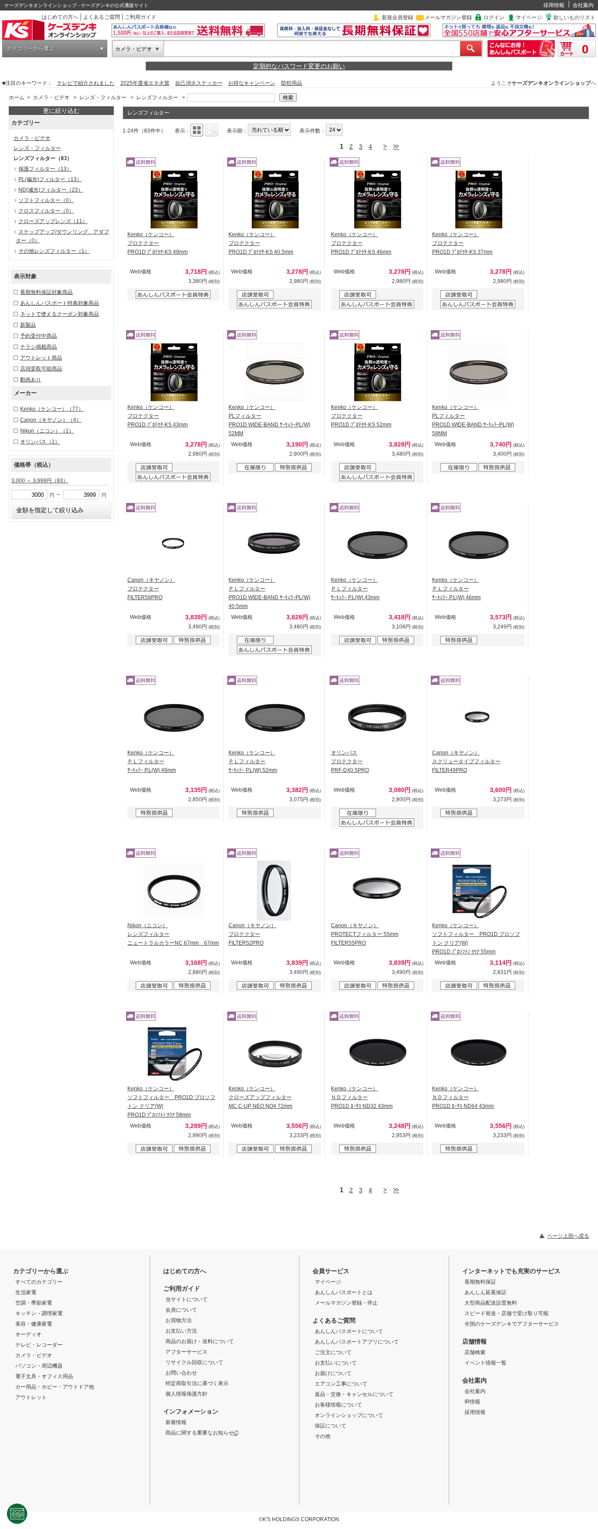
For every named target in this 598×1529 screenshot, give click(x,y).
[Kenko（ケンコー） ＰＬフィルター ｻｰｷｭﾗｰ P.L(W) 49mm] (173, 717)
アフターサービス (186, 1352)
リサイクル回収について (194, 1362)
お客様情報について (338, 1405)
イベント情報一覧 (485, 1363)
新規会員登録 (397, 17)
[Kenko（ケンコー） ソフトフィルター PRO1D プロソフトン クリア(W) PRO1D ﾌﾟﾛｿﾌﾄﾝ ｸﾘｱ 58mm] (173, 1053)
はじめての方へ (60, 17)
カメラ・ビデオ (133, 49)
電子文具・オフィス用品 (44, 1376)
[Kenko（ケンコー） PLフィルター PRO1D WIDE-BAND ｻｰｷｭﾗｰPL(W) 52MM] (275, 372)
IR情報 (472, 1402)
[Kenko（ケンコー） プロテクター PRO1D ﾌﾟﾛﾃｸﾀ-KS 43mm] (173, 372)
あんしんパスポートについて (349, 1331)
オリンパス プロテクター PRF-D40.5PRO (350, 761)
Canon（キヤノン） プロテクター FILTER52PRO (252, 934)
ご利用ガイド (140, 17)
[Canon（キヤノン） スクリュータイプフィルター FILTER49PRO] (478, 717)
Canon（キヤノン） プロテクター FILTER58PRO (151, 588)
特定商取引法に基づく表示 (197, 1383)
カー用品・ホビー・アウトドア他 (54, 1387)
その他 (323, 1436)
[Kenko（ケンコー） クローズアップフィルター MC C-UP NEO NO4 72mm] (275, 1053)
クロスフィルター (46, 211)
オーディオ (28, 1334)
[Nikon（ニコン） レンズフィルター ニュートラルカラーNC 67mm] (173, 890)
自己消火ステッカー (198, 83)
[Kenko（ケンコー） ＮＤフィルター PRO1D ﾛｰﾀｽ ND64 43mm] (478, 1053)
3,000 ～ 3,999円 (39, 481)
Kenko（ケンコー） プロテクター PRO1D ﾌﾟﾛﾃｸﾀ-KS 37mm (462, 243)
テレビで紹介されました (86, 83)
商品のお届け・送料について (199, 1341)
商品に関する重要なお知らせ (199, 1433)
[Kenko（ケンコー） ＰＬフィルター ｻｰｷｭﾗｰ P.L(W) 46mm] (478, 545)
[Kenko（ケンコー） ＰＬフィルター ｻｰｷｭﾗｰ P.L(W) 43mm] (377, 545)
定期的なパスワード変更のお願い (299, 66)
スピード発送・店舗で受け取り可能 (506, 1313)
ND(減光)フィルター (50, 190)
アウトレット (31, 1397)
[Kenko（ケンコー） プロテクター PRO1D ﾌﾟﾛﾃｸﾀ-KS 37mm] (478, 199)
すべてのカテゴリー (39, 1282)
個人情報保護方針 (186, 1394)
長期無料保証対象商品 (46, 292)
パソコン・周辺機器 (39, 1366)
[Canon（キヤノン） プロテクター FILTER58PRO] (173, 545)
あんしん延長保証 (485, 1292)
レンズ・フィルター (103, 97)
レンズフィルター (157, 97)
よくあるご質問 (101, 17)
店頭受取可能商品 (41, 369)
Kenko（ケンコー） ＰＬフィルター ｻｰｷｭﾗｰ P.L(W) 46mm (456, 588)
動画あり (30, 380)
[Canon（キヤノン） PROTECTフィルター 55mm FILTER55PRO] (377, 890)
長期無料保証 (480, 1282)
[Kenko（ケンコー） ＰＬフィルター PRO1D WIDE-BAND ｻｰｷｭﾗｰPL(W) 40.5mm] (275, 545)
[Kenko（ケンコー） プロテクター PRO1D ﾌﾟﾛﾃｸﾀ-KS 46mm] (377, 199)
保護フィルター (45, 169)
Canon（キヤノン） (50, 420)
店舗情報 (474, 1341)
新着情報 (175, 1422)
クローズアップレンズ (53, 221)
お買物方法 (178, 1320)
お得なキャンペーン (251, 83)
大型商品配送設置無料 (490, 1303)
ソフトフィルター (46, 200)
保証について (330, 1426)
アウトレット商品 (41, 358)
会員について (181, 1310)
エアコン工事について (341, 1384)
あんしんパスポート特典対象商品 (59, 303)
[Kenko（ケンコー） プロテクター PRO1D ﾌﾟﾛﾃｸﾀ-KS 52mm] (377, 372)
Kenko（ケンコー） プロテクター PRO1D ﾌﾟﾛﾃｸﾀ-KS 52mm (361, 416)
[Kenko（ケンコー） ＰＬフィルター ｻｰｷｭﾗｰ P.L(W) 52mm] (275, 717)
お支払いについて (336, 1363)
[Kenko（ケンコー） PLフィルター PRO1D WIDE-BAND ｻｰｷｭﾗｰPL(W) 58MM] (478, 372)
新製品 (28, 325)
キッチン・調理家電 (39, 1313)
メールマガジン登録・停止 (346, 1303)
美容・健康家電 (33, 1324)
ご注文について (333, 1352)
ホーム (17, 97)
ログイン (493, 17)
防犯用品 (291, 83)
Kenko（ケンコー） (52, 409)
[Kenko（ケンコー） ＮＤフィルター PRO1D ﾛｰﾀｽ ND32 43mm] (377, 1053)
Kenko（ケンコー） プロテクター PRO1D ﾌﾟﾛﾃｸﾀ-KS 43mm (157, 416)
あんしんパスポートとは (344, 1292)
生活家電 (25, 1292)
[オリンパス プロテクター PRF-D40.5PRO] (377, 717)
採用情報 (553, 5)
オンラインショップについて (349, 1415)
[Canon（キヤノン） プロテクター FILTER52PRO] (275, 890)
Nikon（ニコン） (47, 431)
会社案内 (583, 5)
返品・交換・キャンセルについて (354, 1394)
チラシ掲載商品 (38, 347)
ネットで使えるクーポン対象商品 (59, 314)
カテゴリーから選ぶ (30, 48)
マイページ (529, 17)
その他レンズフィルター (54, 251)
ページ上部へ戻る (568, 1236)
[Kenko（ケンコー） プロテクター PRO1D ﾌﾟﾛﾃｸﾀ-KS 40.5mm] (275, 199)
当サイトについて (186, 1299)
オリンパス (40, 442)
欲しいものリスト (574, 17)
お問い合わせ (181, 1373)
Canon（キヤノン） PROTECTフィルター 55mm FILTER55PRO (364, 934)
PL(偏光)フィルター (50, 179)
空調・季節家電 (33, 1303)
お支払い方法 (181, 1331)
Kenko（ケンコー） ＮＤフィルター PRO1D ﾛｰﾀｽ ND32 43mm (362, 1097)
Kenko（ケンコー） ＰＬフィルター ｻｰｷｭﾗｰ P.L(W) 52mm (253, 761)
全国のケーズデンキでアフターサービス (511, 1324)
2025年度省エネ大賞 (144, 83)
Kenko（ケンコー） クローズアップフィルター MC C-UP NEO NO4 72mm (260, 1097)
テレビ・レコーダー (39, 1345)
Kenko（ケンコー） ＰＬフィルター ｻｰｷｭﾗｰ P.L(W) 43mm (355, 588)
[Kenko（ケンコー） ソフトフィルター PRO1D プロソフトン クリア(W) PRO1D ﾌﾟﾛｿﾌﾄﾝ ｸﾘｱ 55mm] (478, 890)
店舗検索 (474, 1352)
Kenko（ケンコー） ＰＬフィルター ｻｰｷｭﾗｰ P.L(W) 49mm (151, 761)
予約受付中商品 (38, 336)
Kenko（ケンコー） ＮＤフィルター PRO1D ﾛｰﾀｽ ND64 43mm (463, 1097)
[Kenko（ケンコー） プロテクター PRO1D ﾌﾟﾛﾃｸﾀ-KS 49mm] (173, 199)
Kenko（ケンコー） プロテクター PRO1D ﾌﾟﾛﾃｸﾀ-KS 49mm (157, 243)
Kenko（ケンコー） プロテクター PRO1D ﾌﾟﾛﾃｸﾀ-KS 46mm (361, 243)
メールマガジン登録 (448, 17)
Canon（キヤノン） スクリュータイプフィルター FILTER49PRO (466, 761)
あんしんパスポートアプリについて (357, 1342)
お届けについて (333, 1373)
